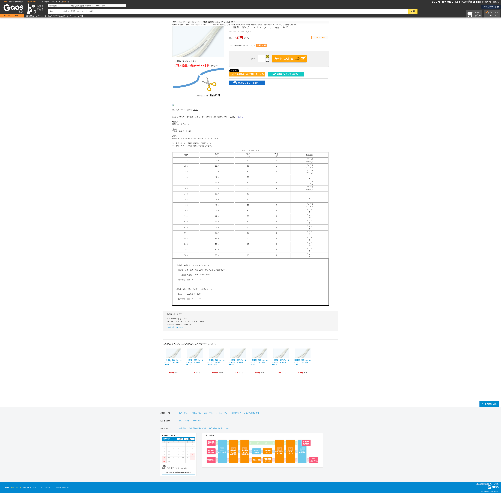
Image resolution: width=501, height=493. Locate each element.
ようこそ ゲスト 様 (491, 7)
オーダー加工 (197, 421)
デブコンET (61, 16)
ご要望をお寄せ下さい (63, 487)
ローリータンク (72, 16)
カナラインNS (41, 16)
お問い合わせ (45, 487)
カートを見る (478, 14)
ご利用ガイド (486, 2)
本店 (20, 11)
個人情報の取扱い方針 (197, 428)
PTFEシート (83, 16)
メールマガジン (222, 413)
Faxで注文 (471, 1)
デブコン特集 (184, 421)
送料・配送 (183, 413)
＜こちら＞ (240, 117)
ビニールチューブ (193, 22)
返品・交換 (208, 413)
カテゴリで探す (12, 15)
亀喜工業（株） (17, 487)
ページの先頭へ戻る (489, 404)
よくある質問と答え (251, 413)
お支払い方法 (196, 413)
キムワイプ (52, 16)
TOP (174, 22)
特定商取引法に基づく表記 (219, 428)
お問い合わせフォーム (176, 327)
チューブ (182, 22)
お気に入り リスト (493, 14)
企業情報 (496, 2)
